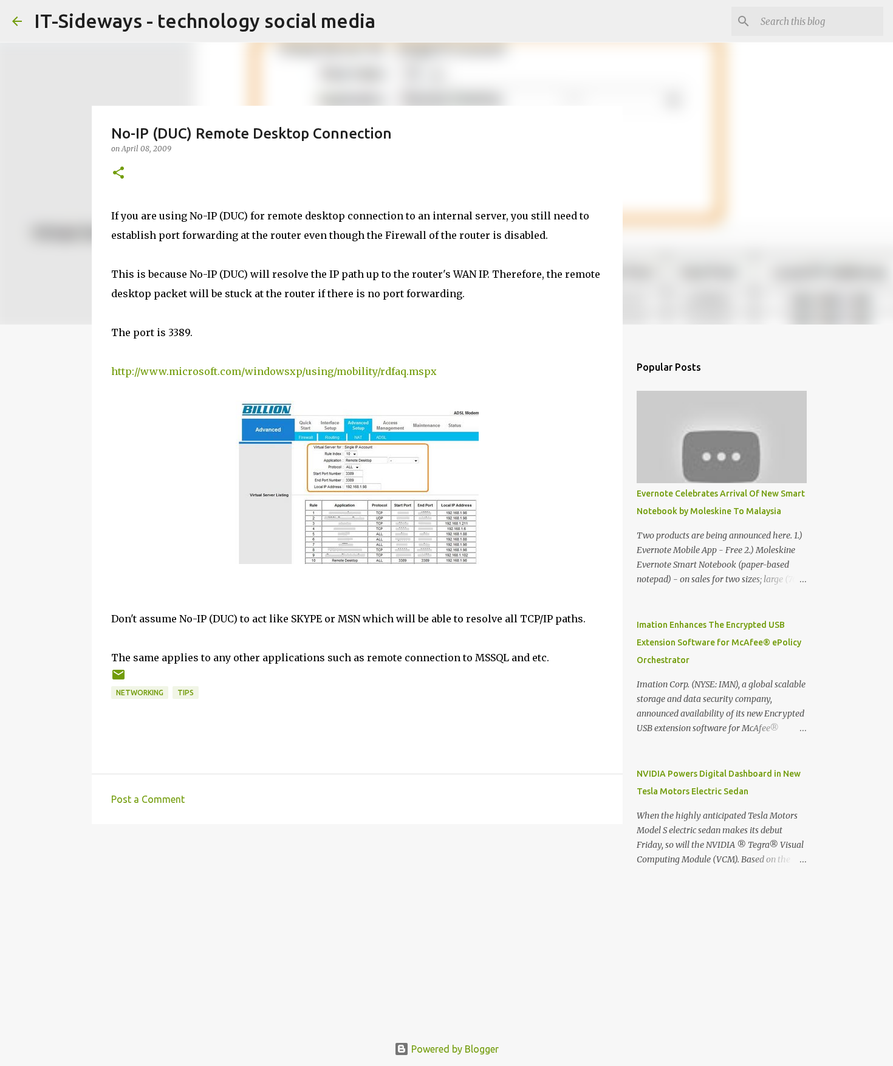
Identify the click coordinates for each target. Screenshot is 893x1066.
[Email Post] (118, 679)
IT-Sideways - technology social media (204, 21)
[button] (118, 173)
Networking (139, 692)
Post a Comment (148, 799)
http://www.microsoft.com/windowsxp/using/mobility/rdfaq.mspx (274, 371)
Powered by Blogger (454, 1049)
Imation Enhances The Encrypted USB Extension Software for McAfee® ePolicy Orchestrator (719, 642)
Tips (185, 692)
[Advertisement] (357, 927)
